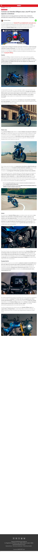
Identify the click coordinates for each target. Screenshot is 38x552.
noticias (3, 7)
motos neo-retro (4, 9)
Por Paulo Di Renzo (7, 20)
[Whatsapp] (36, 20)
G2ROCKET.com (21, 549)
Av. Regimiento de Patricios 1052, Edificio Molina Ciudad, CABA (19, 543)
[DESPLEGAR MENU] (1, 5)
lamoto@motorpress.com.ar (19, 544)
